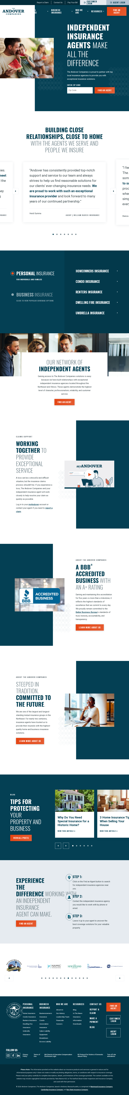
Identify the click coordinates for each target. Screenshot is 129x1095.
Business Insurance (56, 11)
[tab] (32, 276)
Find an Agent (105, 90)
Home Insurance (29, 1013)
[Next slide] (114, 191)
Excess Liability (45, 1042)
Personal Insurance (31, 11)
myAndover (33, 504)
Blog (74, 1010)
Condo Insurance (29, 1017)
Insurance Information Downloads (77, 1020)
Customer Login (115, 1020)
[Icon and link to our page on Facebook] (13, 1055)
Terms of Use (37, 1055)
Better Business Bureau (86, 612)
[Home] (13, 11)
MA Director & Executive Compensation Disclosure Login (58, 1055)
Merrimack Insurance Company (101, 1087)
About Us (59, 1010)
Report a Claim (43, 3)
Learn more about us (90, 627)
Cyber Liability (44, 1031)
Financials (60, 1020)
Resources (96, 11)
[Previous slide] (15, 191)
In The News (77, 1013)
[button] (53, 234)
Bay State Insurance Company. (77, 1090)
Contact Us (58, 3)
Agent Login (119, 2)
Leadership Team (62, 1017)
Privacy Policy (25, 1055)
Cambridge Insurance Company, (52, 1090)
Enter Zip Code (73, 85)
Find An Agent (116, 11)
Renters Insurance (30, 1020)
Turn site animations (111, 1055)
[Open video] (89, 475)
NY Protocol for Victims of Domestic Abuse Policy (90, 1055)
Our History (60, 1013)
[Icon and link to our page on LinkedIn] (18, 1055)
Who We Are (79, 11)
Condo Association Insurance (43, 1023)
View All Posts (21, 837)
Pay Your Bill (72, 3)
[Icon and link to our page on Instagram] (8, 1055)
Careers (59, 1024)
